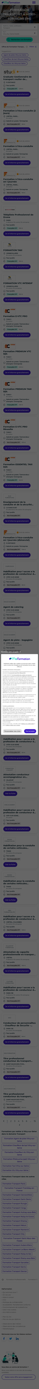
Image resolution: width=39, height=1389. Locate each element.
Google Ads (5, 709)
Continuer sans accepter (10, 652)
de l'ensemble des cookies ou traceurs (22, 675)
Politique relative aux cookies (13, 725)
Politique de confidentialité (27, 723)
